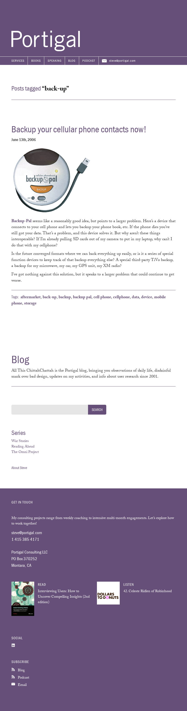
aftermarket (31, 297)
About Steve (19, 467)
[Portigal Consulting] (45, 50)
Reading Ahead (22, 447)
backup (65, 297)
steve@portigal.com (122, 61)
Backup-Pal (21, 221)
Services (17, 61)
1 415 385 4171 (25, 539)
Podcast (88, 61)
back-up (50, 297)
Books (36, 61)
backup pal (82, 297)
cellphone (121, 297)
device (146, 297)
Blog (71, 61)
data (135, 297)
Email (22, 685)
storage (30, 303)
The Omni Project (25, 452)
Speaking (55, 61)
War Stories (20, 441)
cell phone (102, 297)
